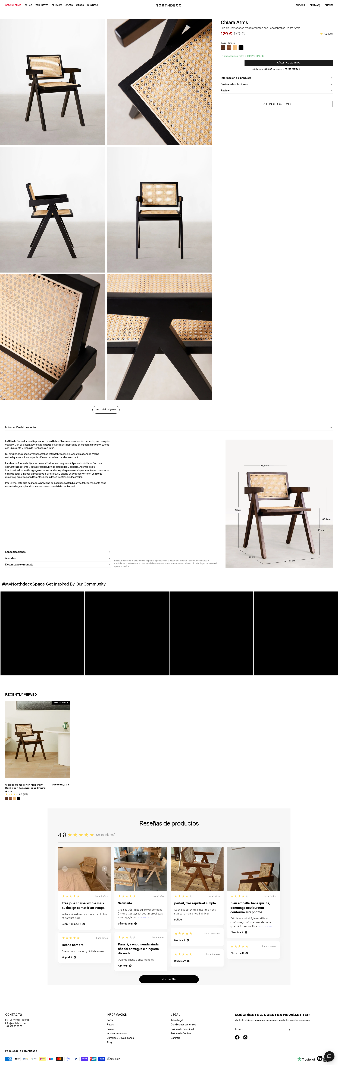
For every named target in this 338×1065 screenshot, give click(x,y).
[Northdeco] (169, 5)
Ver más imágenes (106, 409)
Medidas (10, 558)
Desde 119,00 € (61, 784)
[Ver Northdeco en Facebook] (237, 1037)
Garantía (175, 1038)
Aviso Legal (177, 1020)
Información (117, 1014)
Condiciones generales (183, 1024)
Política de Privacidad (182, 1029)
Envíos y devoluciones (234, 84)
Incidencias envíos (117, 1033)
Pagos (110, 1024)
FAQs (110, 1020)
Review (225, 90)
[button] (42, 633)
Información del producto (236, 77)
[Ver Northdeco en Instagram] (245, 1037)
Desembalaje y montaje (19, 564)
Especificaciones (15, 552)
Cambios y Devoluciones (120, 1038)
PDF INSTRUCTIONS (277, 104)
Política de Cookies (181, 1033)
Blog (109, 1042)
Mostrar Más (145, 918)
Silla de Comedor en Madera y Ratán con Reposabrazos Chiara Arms (25, 788)
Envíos (110, 1029)
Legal (175, 1014)
